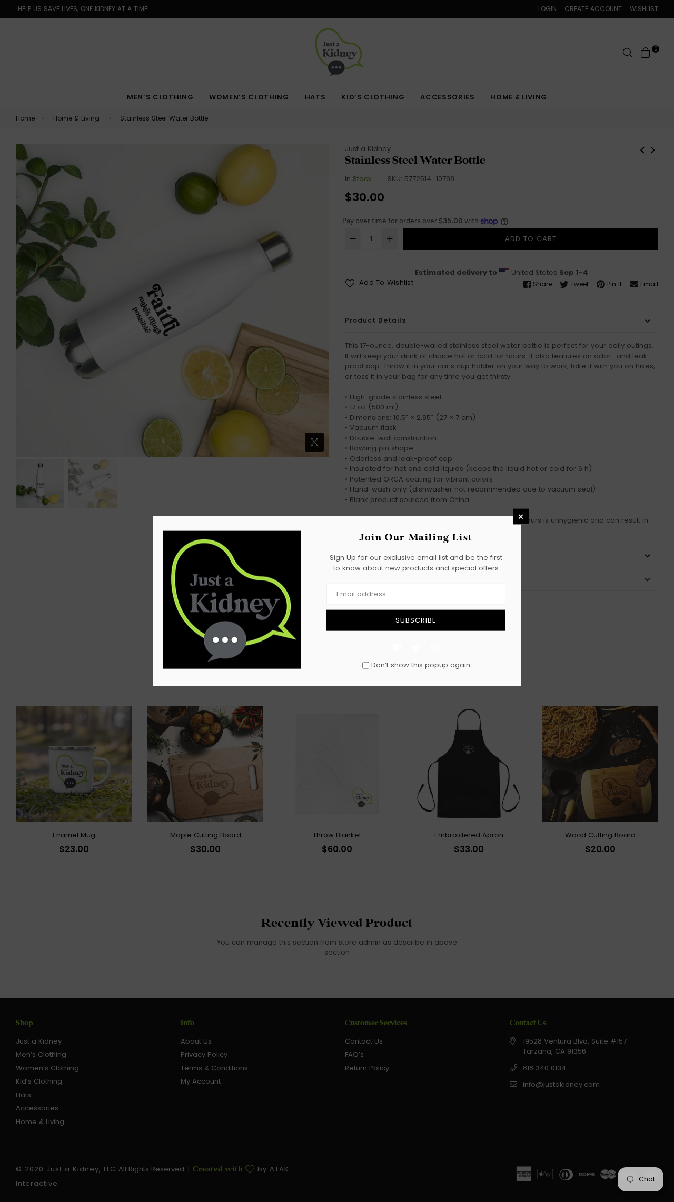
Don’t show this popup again (420, 665)
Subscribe (416, 620)
